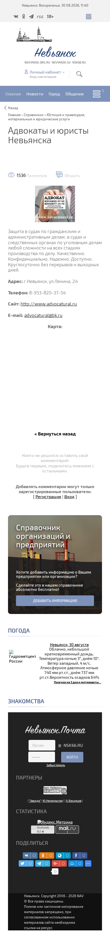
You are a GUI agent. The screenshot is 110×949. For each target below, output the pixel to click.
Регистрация (48, 496)
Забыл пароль (55, 765)
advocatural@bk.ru (43, 315)
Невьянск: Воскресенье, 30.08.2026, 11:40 (55, 5)
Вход (69, 496)
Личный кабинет (45, 72)
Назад (13, 108)
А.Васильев (73, 800)
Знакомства (26, 701)
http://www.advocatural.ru (49, 304)
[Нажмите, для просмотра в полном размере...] (55, 203)
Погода (19, 630)
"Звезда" (35, 800)
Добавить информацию (55, 601)
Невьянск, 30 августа (69, 644)
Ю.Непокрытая (53, 800)
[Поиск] (79, 74)
